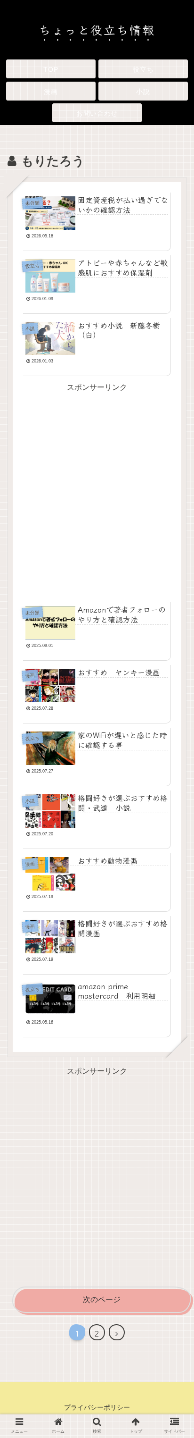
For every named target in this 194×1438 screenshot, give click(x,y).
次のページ (102, 1299)
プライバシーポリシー (97, 1407)
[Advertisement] (97, 492)
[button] (172, 1325)
